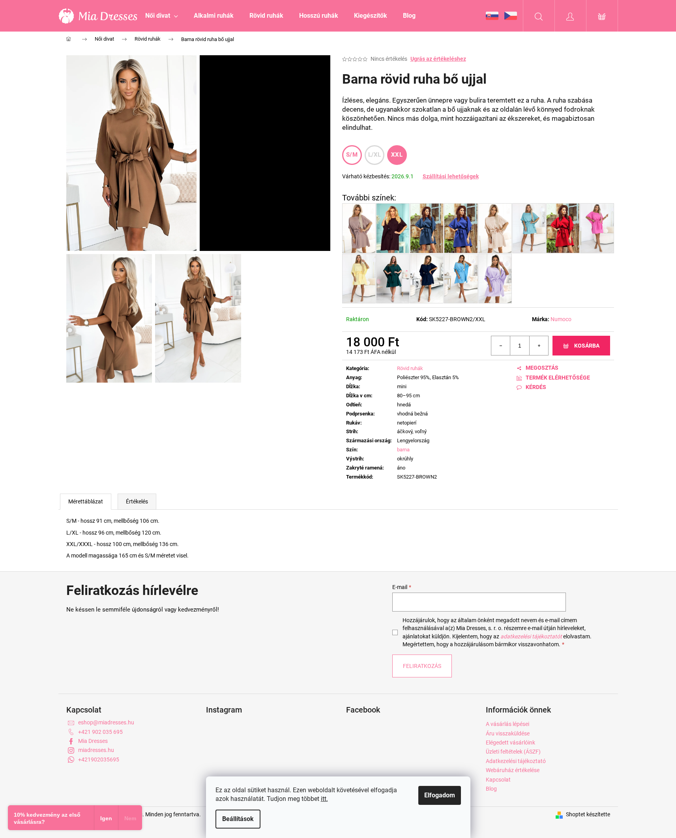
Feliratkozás (422, 666)
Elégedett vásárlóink (510, 742)
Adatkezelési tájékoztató (516, 761)
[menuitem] (161, 16)
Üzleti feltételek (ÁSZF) (513, 751)
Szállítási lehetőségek (451, 176)
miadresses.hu (96, 750)
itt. (324, 798)
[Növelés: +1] (538, 345)
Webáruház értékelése (512, 770)
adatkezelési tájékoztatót (531, 636)
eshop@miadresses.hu (106, 722)
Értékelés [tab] (137, 501)
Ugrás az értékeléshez (438, 59)
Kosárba (586, 345)
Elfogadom (439, 795)
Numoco (561, 319)
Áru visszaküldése (508, 733)
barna (403, 450)
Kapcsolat (498, 779)
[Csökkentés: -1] (500, 345)
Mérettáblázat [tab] (85, 501)
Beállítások (238, 819)
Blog (491, 789)
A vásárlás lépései (507, 724)
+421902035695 (98, 759)
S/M (352, 154)
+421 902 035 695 (100, 732)
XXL (397, 154)
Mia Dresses (93, 741)
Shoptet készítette (588, 814)
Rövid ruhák (410, 368)
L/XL (374, 154)
